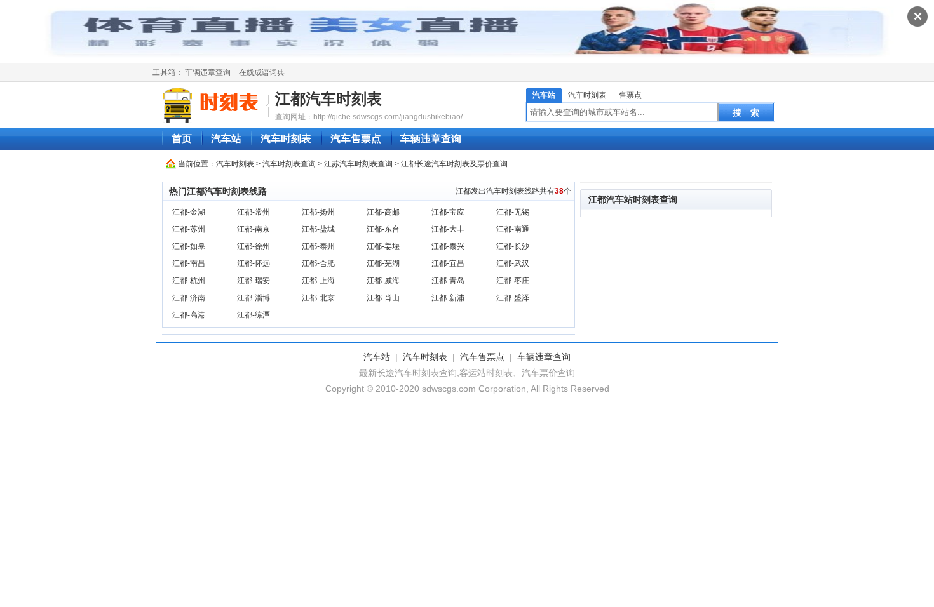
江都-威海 (383, 280)
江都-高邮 (383, 212)
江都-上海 (318, 280)
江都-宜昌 (447, 263)
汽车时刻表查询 (289, 163)
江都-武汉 (512, 263)
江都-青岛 (447, 280)
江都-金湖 (188, 212)
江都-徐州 (253, 246)
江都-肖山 (383, 297)
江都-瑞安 (253, 280)
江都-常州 (253, 212)
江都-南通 (512, 229)
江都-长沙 (512, 246)
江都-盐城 (318, 229)
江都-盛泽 (512, 297)
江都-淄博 (253, 297)
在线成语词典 (262, 72)
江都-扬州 (318, 212)
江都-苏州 (188, 229)
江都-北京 (318, 297)
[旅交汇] (212, 105)
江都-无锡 (512, 212)
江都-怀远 (253, 263)
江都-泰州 (318, 246)
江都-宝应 (447, 212)
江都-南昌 (188, 263)
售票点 (630, 95)
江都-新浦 (447, 297)
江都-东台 (383, 229)
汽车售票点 (355, 138)
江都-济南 (188, 297)
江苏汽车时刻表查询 (358, 163)
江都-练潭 (253, 314)
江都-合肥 (318, 263)
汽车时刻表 (587, 95)
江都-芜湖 (383, 263)
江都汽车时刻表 (328, 98)
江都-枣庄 (512, 280)
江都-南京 (253, 229)
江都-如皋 (188, 246)
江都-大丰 (447, 229)
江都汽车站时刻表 (624, 199)
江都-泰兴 (447, 246)
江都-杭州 (188, 280)
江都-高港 (188, 314)
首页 (182, 138)
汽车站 (543, 95)
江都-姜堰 (383, 246)
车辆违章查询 (208, 72)
